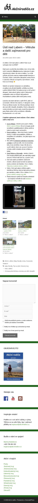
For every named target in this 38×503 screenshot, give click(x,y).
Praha (6, 464)
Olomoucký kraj (9, 478)
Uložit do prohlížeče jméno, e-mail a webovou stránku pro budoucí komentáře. (18, 321)
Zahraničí (7, 490)
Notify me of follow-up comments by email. (17, 326)
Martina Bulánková (10, 442)
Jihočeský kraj (9, 466)
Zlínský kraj (8, 488)
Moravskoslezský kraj (11, 476)
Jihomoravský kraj (10, 469)
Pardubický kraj (9, 481)
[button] (14, 202)
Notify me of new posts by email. (14, 330)
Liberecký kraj (8, 473)
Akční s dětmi (9, 261)
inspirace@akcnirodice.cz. (20, 424)
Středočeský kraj (9, 483)
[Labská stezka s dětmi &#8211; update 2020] (9, 224)
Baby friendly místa (19, 261)
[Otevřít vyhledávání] (35, 17)
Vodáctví (5, 263)
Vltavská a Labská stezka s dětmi (17, 166)
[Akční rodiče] (19, 7)
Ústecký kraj (24, 266)
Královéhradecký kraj (11, 471)
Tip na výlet (16, 266)
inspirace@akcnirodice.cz (13, 447)
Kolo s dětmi (8, 268)
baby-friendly (8, 266)
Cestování (29, 261)
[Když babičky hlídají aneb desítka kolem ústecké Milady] (9, 241)
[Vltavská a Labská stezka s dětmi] (25, 224)
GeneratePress (29, 500)
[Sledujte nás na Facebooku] (6, 398)
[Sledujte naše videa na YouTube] (13, 398)
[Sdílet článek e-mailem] (6, 212)
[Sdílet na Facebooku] (4, 212)
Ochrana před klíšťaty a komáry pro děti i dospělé (20, 271)
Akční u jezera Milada (13, 126)
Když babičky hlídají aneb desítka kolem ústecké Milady (8, 247)
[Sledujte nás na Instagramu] (20, 398)
